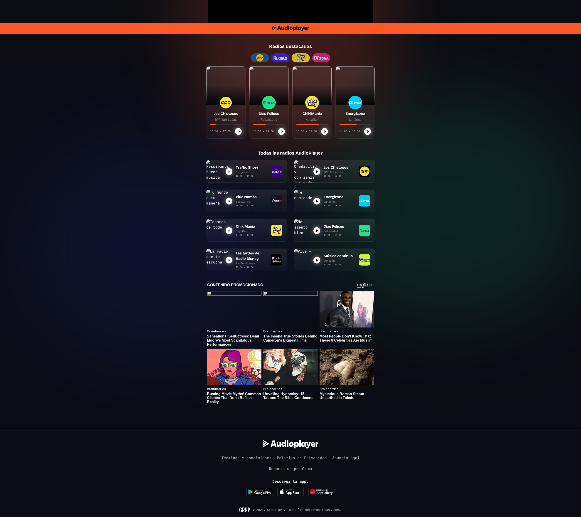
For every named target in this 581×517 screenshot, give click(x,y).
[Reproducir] (238, 131)
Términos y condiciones (246, 457)
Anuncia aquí (345, 457)
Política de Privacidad (302, 457)
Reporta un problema (290, 468)
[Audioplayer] (290, 28)
